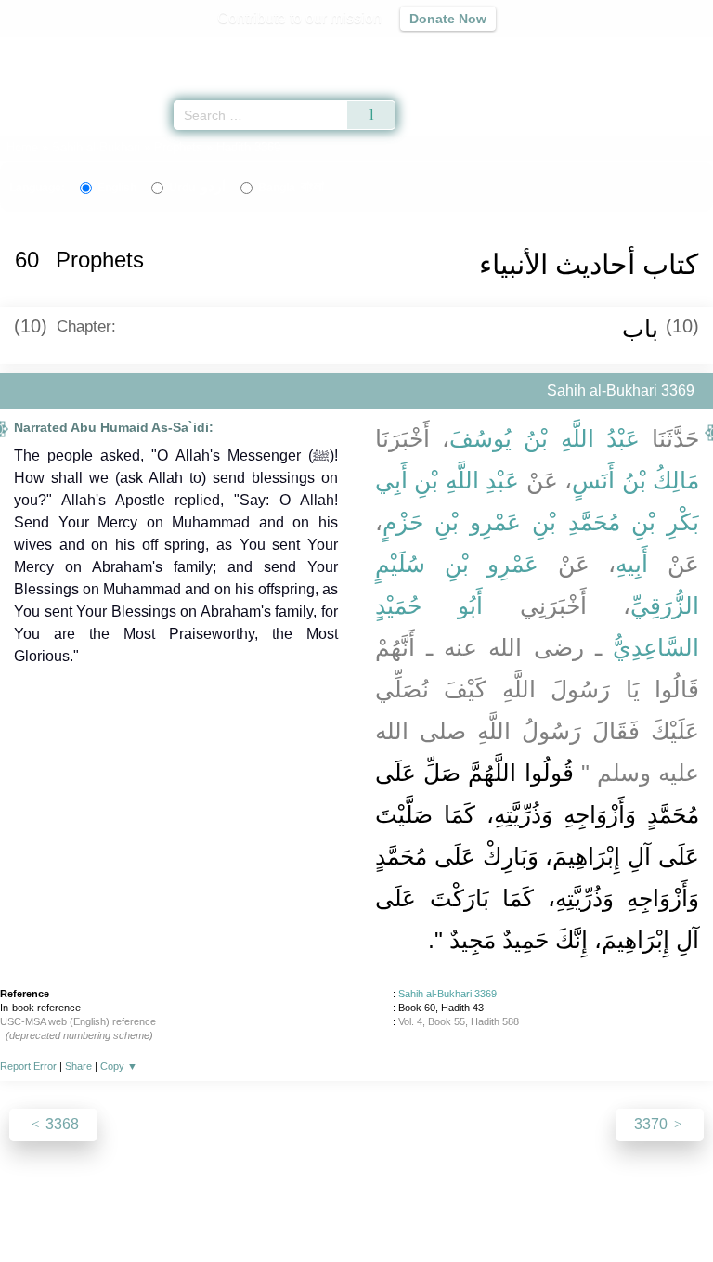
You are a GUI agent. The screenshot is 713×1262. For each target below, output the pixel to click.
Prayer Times (584, 51)
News (246, 1208)
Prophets (178, 147)
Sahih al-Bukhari (96, 147)
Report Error (28, 1066)
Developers (377, 1208)
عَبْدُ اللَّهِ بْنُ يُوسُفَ (544, 438)
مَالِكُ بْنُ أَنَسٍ (635, 480)
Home (22, 147)
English (116, 187)
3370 (652, 1124)
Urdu (197, 187)
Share (78, 1066)
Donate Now (447, 18)
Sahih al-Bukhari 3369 (447, 993)
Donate (512, 1208)
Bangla (291, 187)
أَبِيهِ (632, 564)
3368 (60, 1124)
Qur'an (439, 51)
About (195, 1208)
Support (302, 1208)
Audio (659, 51)
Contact (451, 1208)
